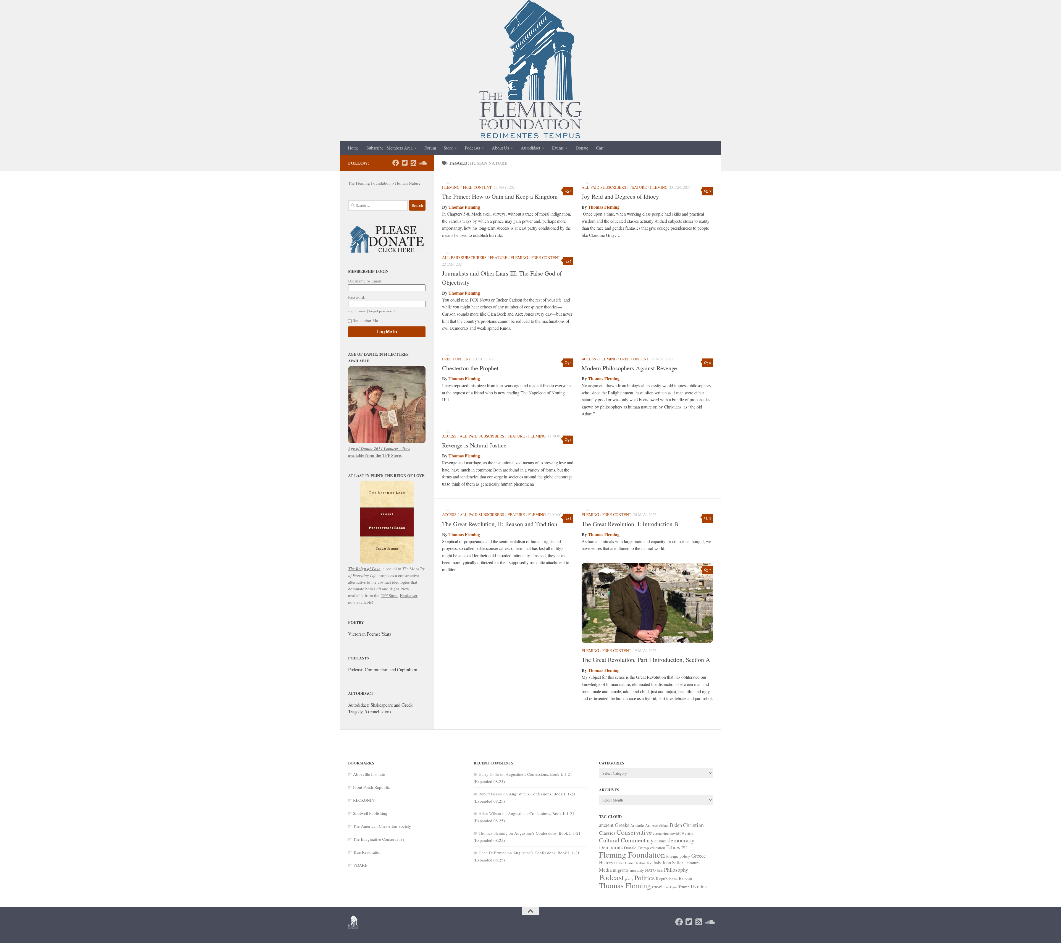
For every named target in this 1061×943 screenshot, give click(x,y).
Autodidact (530, 148)
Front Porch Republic (371, 787)
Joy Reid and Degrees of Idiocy (620, 196)
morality (637, 870)
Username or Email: (365, 281)
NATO (650, 870)
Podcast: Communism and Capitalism (382, 669)
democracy (681, 840)
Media (605, 869)
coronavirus (661, 833)
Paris (660, 870)
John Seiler (672, 862)
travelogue (670, 887)
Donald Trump (636, 847)
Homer (619, 862)
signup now (357, 310)
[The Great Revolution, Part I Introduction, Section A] (647, 603)
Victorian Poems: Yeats (369, 634)
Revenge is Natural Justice (474, 445)
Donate (582, 148)
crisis (689, 833)
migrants (621, 870)
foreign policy (678, 856)
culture (660, 841)
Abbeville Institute (369, 774)
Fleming (450, 187)
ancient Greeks (614, 824)
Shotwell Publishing (370, 813)
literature (692, 862)
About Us (500, 148)
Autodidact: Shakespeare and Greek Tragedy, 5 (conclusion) (380, 708)
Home (353, 148)
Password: (356, 297)
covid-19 (677, 833)
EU (684, 848)
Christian (693, 825)
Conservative (634, 832)
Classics (607, 832)
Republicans (666, 878)
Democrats (611, 847)
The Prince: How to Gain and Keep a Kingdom (500, 196)
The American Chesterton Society (382, 826)
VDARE (360, 865)
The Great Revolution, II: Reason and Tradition (499, 524)
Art (647, 825)
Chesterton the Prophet (470, 368)
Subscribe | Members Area (389, 148)
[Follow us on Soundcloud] (422, 162)
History (606, 862)
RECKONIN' (364, 800)
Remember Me (365, 320)
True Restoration (367, 852)
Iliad (649, 863)
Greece (698, 855)
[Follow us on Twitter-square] (404, 162)
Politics (644, 877)
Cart (599, 148)
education (657, 847)
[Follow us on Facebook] (395, 162)
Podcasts (472, 148)
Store (448, 148)
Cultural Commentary (626, 840)
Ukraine (699, 886)
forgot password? (382, 310)
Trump (684, 886)
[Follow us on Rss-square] (413, 162)
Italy (657, 862)
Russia (685, 878)
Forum (430, 148)
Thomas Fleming (464, 207)
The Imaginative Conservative (379, 839)
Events (558, 148)
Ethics (673, 847)
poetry (629, 879)
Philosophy (676, 869)
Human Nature (635, 862)
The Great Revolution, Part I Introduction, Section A (646, 660)
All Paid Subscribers (604, 187)
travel (657, 886)
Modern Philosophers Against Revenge (629, 368)
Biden (676, 824)
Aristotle (637, 825)
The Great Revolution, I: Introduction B (630, 524)
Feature (638, 187)
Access (589, 359)
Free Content (477, 187)
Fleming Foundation (632, 854)
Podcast (611, 877)
